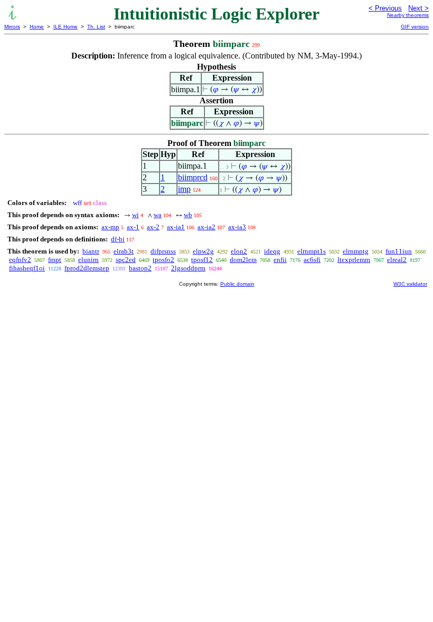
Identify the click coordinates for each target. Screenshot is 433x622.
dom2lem (243, 260)
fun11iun (398, 251)
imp (184, 188)
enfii (280, 260)
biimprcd (193, 177)
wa (158, 215)
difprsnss (163, 251)
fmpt (54, 260)
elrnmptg (356, 251)
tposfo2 (163, 260)
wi (135, 215)
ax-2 (153, 227)
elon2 (239, 251)
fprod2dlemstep (86, 268)
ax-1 (133, 227)
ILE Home (65, 27)
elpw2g (203, 251)
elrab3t (124, 251)
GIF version (415, 27)
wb (188, 215)
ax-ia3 (237, 227)
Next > (418, 8)
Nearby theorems (408, 15)
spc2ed (126, 260)
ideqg (272, 251)
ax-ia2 (206, 227)
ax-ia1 (176, 227)
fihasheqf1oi (27, 268)
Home (37, 27)
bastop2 (140, 268)
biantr (90, 251)
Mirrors (12, 27)
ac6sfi (312, 260)
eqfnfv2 (20, 260)
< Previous (385, 8)
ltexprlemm (353, 260)
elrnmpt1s (311, 251)
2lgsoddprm (188, 268)
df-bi (118, 239)
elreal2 (397, 260)
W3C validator (410, 284)
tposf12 (202, 260)
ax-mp (110, 227)
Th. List (96, 27)
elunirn (88, 260)
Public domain (237, 284)
